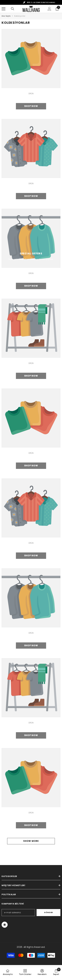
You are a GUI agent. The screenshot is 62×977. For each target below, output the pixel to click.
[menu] (3, 9)
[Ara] (12, 9)
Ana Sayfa (6, 16)
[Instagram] (5, 925)
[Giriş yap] (49, 9)
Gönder (48, 912)
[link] (31, 58)
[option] (31, 2)
